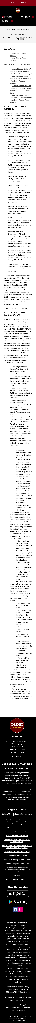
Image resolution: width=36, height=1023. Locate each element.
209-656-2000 (20, 749)
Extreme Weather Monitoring (17, 880)
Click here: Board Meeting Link (17, 768)
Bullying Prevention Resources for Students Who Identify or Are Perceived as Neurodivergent (17, 822)
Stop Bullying (17, 757)
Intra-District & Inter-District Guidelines (20, 38)
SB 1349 (17, 876)
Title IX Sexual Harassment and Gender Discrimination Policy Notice (17, 847)
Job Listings (25, 3)
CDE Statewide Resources (17, 828)
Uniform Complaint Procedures (17, 864)
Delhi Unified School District (18, 29)
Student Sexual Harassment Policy (17, 852)
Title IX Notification (18, 1010)
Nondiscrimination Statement (17, 836)
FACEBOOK (13, 3)
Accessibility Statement (17, 832)
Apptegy (22, 1020)
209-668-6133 (19, 752)
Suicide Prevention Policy (17, 856)
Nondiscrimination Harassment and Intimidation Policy (17, 841)
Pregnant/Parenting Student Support (17, 860)
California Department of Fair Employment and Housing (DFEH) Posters (17, 870)
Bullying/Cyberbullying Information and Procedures (17, 815)
